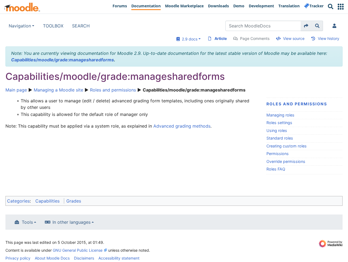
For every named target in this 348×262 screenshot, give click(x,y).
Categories (18, 201)
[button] (340, 6)
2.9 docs (188, 39)
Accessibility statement (118, 258)
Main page (16, 90)
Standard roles (279, 138)
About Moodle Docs (52, 258)
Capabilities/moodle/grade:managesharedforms (62, 59)
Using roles (276, 130)
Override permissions (285, 161)
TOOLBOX (53, 26)
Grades (73, 201)
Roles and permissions (113, 90)
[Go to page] (306, 26)
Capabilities (47, 201)
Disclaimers (84, 258)
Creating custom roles (286, 146)
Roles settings (279, 122)
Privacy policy (17, 258)
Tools (27, 222)
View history (328, 38)
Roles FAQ (275, 169)
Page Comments (254, 38)
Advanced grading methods (181, 126)
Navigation (20, 26)
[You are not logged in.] (335, 25)
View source (293, 38)
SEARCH (81, 26)
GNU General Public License (77, 250)
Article (221, 38)
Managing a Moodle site (58, 90)
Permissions (277, 153)
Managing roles (280, 115)
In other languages (71, 222)
